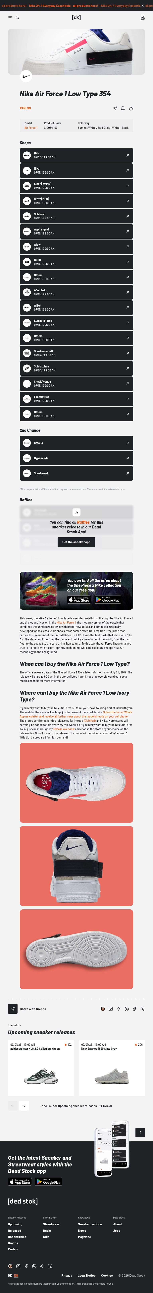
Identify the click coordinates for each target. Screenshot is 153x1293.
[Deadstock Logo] (76, 17)
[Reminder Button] (123, 108)
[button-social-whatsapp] (126, 1008)
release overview (64, 729)
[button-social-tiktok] (134, 1008)
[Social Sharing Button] (13, 1009)
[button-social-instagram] (110, 1008)
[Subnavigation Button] (10, 17)
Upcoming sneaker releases (41, 1032)
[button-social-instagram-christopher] (102, 1008)
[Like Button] (130, 108)
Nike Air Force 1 (66, 622)
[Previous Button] (13, 1106)
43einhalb (90, 720)
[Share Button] (115, 108)
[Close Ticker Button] (142, 5)
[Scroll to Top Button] (140, 1132)
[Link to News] (17, 17)
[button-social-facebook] (118, 1008)
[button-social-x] (142, 1008)
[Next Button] (24, 1106)
